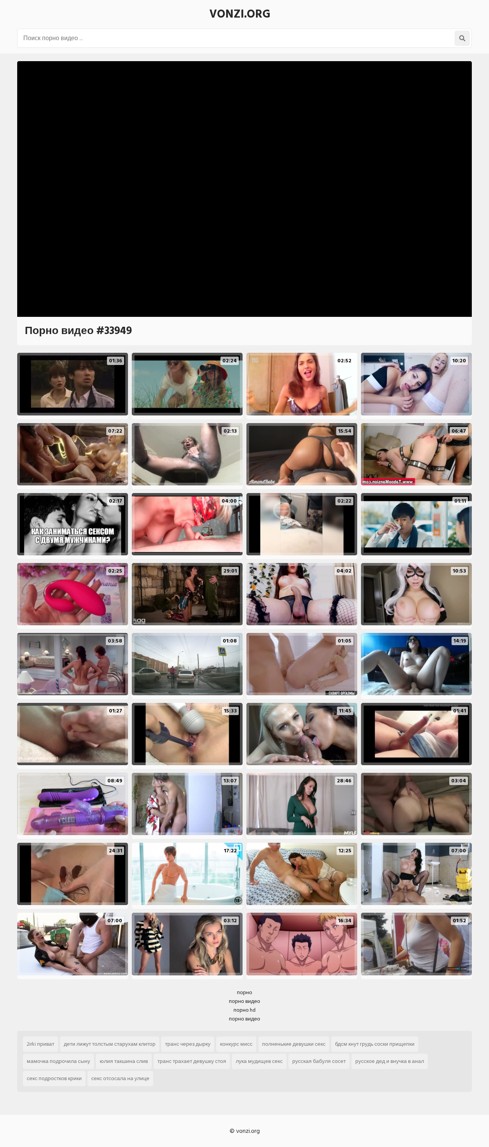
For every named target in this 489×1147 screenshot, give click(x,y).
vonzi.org (239, 14)
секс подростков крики (54, 1078)
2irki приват (40, 1044)
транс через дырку (187, 1044)
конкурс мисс (236, 1044)
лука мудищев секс (259, 1061)
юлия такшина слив (124, 1061)
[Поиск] (462, 38)
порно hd (244, 1010)
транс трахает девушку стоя (191, 1061)
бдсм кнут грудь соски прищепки (375, 1044)
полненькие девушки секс (293, 1044)
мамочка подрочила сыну (58, 1061)
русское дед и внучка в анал (389, 1061)
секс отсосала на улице (120, 1078)
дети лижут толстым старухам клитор (109, 1044)
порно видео (244, 1001)
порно (244, 992)
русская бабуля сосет (319, 1061)
